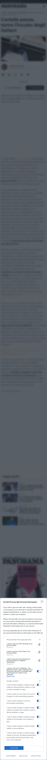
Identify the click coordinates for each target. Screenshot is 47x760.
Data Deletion (11, 756)
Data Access (23, 756)
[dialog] (23, 679)
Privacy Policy (36, 756)
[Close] (43, 602)
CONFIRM (14, 748)
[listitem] (23, 639)
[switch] (38, 644)
